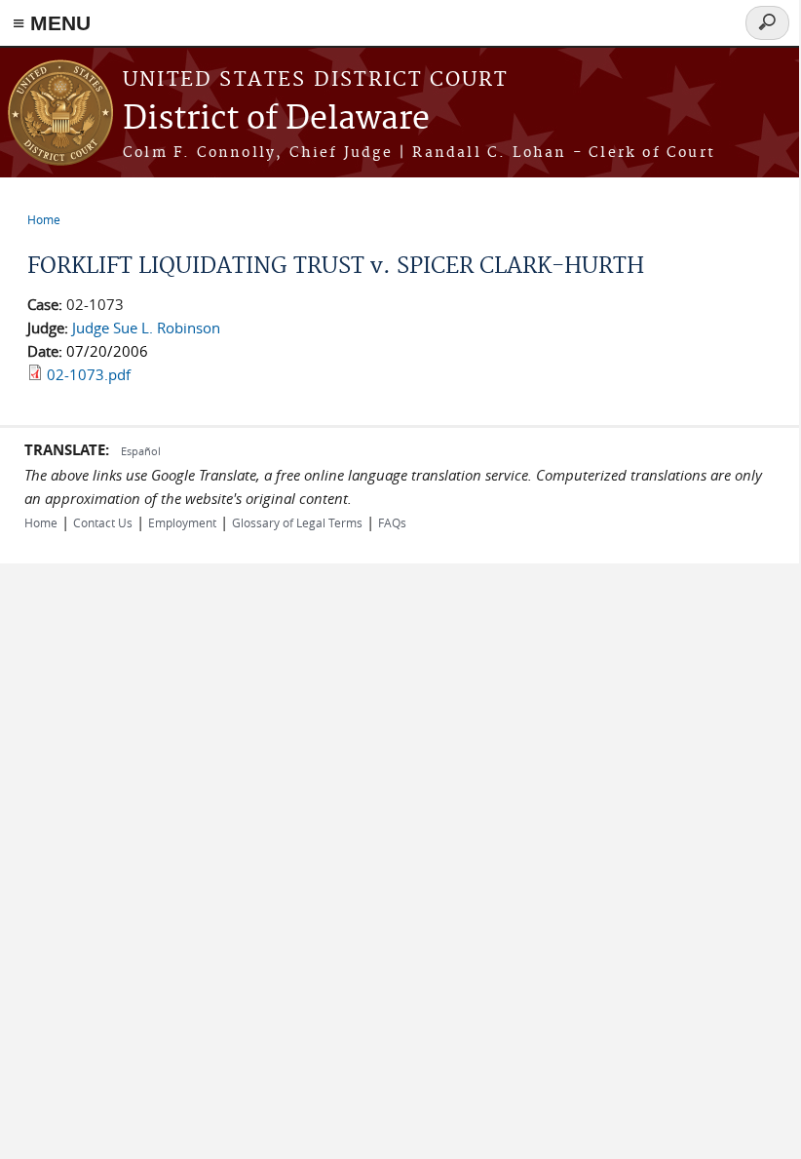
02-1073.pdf (89, 374)
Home (43, 219)
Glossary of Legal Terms (297, 522)
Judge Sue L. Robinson (146, 327)
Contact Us (103, 522)
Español (141, 451)
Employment (182, 522)
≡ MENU (52, 23)
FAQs (392, 522)
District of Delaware (276, 119)
